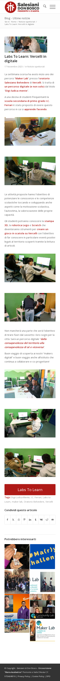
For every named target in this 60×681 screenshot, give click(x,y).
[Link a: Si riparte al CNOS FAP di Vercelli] (17, 606)
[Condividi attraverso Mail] (52, 519)
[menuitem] (43, 6)
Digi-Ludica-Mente (20, 497)
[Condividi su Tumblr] (35, 519)
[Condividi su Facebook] (7, 519)
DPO (48, 676)
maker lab (17, 501)
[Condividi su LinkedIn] (30, 519)
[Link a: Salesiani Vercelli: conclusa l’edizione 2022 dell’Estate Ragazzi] (17, 626)
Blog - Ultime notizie (17, 18)
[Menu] (51, 6)
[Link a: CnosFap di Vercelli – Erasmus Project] (17, 581)
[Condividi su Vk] (41, 519)
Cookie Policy (38, 676)
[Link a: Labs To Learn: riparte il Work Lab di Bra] (42, 581)
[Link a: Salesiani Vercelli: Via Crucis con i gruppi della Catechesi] (17, 556)
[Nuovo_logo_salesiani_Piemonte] (24, 6)
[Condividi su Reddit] (47, 519)
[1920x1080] (25, 44)
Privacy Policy (24, 676)
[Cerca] (43, 6)
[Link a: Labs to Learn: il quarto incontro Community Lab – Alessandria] (42, 606)
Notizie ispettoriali (36, 66)
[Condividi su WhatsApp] (19, 519)
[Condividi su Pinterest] (24, 519)
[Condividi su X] (13, 519)
